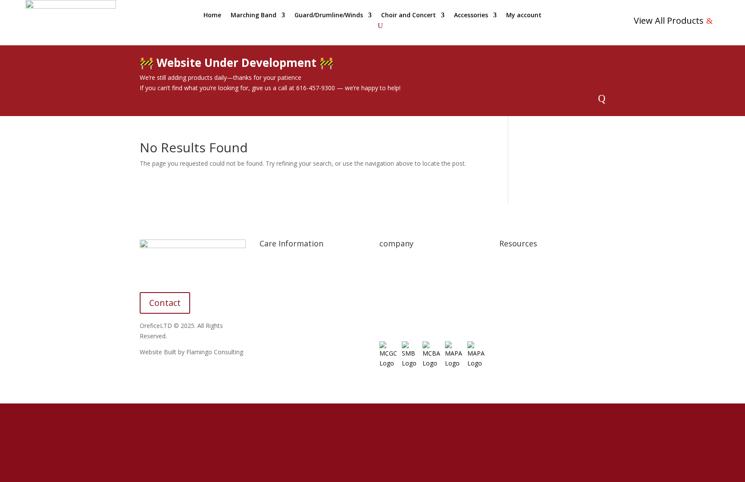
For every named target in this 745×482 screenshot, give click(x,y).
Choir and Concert (408, 15)
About (387, 263)
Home (212, 15)
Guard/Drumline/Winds (328, 15)
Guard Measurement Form (297, 345)
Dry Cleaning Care (285, 296)
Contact (165, 303)
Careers (390, 313)
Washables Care (282, 313)
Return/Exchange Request (415, 296)
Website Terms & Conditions (539, 280)
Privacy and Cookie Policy (534, 263)
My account (524, 15)
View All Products (669, 20)
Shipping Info (278, 263)
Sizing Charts (277, 280)
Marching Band (253, 15)
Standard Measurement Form (301, 329)
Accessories (471, 15)
